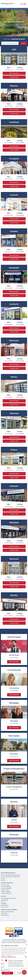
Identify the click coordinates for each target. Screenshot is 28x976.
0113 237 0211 (8, 361)
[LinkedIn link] (13, 936)
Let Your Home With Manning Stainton (10, 876)
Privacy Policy (8, 955)
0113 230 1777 (8, 69)
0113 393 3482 (14, 657)
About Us (3, 880)
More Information (14, 73)
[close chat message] (26, 957)
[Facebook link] (15, 936)
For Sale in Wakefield (6, 888)
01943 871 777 (8, 251)
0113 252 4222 (8, 397)
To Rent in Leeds (5, 890)
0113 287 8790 (8, 215)
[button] (14, 970)
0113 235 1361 (8, 433)
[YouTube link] (10, 936)
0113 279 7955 (8, 615)
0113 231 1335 (14, 822)
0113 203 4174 (14, 756)
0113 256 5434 (8, 470)
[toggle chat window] (24, 972)
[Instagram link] (18, 936)
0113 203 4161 (14, 789)
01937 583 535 (8, 579)
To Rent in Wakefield (6, 893)
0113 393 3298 (14, 855)
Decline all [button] (20, 973)
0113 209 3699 (14, 690)
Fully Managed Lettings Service (9, 898)
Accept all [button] (7, 973)
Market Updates (5, 915)
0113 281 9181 (8, 324)
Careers (3, 878)
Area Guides (4, 913)
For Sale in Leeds (5, 884)
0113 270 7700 (8, 106)
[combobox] (10, 43)
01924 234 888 (8, 543)
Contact (6, 8)
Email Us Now (14, 77)
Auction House (4, 905)
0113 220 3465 (20, 106)
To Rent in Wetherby (6, 891)
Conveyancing (4, 900)
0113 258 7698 (14, 723)
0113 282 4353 (8, 506)
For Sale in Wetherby (6, 886)
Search (24, 43)
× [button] (26, 944)
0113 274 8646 (8, 288)
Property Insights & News (7, 911)
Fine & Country (4, 907)
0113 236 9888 (20, 69)
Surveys (3, 901)
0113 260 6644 (8, 179)
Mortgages (4, 903)
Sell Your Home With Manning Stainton (10, 875)
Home (2, 8)
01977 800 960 (8, 142)
